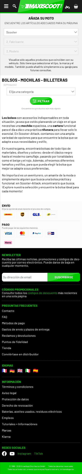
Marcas (6, 430)
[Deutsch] (12, 370)
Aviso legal (9, 393)
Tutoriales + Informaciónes (19, 424)
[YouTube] (12, 453)
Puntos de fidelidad (15, 342)
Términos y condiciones (17, 386)
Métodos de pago (13, 323)
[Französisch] (4, 370)
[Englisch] (20, 370)
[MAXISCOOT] (41, 6)
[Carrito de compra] (76, 6)
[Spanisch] (35, 370)
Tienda (6, 348)
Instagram (24, 453)
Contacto (8, 310)
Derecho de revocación (17, 405)
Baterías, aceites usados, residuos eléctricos (32, 411)
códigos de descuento (42, 293)
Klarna (6, 436)
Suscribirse (64, 277)
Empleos (8, 418)
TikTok (38, 453)
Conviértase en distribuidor (20, 354)
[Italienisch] (27, 370)
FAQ (4, 317)
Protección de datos (15, 399)
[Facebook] (4, 453)
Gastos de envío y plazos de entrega (25, 329)
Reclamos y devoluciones (19, 335)
